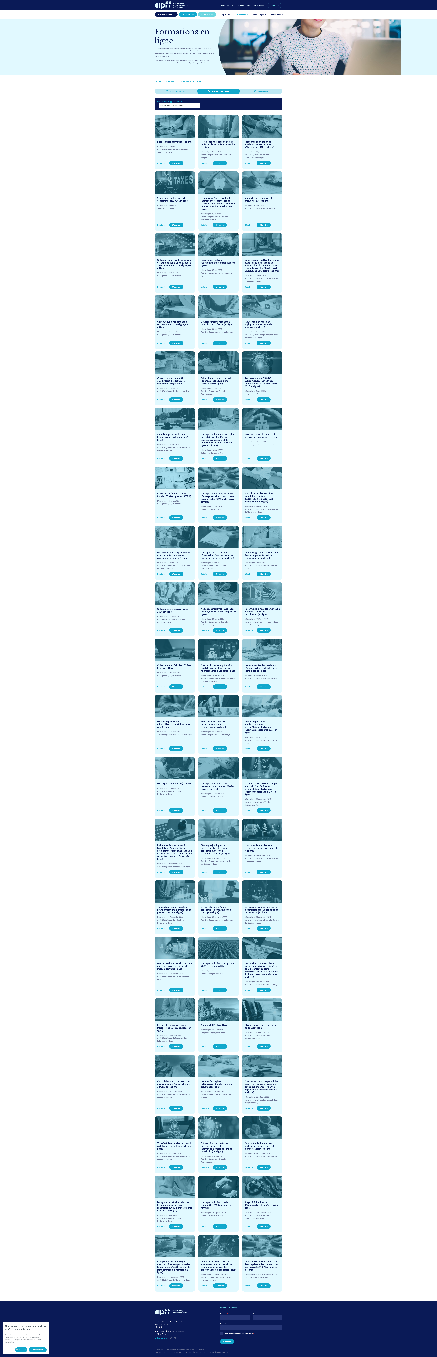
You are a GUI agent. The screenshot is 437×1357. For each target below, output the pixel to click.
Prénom (224, 1314)
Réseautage (263, 91)
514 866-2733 (160, 1331)
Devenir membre (226, 5)
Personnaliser (21, 1349)
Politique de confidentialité (182, 1352)
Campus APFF (188, 14)
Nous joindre (259, 5)
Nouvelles (240, 5)
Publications (275, 14)
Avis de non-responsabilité (204, 1352)
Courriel (224, 1324)
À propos (226, 14)
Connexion (274, 5)
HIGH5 (231, 1352)
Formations (241, 14)
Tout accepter (38, 1349)
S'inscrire (176, 163)
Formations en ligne (220, 91)
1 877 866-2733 (182, 1331)
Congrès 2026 (207, 14)
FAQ (249, 5)
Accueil (158, 81)
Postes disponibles (166, 14)
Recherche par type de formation (171, 101)
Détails (160, 163)
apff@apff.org (160, 1334)
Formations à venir (178, 91)
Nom (255, 1314)
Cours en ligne (258, 14)
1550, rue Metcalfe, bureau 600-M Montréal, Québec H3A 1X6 (168, 1324)
